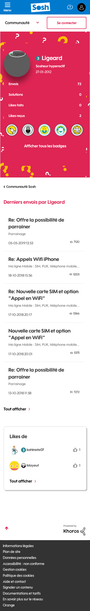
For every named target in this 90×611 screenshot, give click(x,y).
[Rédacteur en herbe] (12, 130)
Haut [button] (6, 528)
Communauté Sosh (21, 186)
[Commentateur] (28, 130)
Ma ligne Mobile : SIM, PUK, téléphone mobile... (43, 266)
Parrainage (17, 234)
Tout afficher (15, 409)
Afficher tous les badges (45, 145)
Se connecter (67, 23)
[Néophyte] (61, 130)
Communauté (17, 22)
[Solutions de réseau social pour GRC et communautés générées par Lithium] (74, 530)
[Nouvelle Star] (77, 130)
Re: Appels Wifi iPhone (33, 259)
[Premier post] (44, 130)
